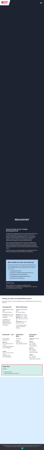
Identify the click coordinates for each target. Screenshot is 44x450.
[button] (41, 2)
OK (22, 448)
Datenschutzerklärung (34, 446)
